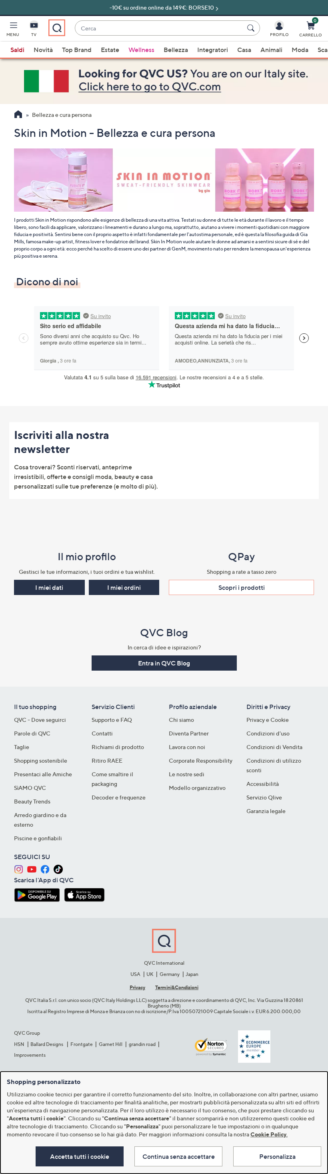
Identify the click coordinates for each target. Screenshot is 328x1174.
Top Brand (77, 50)
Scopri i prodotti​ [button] (241, 587)
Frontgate (81, 1044)
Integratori (212, 50)
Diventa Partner (189, 733)
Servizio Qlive (264, 797)
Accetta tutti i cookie (79, 1156)
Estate (110, 50)
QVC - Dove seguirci (40, 719)
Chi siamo (181, 719)
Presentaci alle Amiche (43, 774)
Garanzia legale (266, 810)
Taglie (21, 746)
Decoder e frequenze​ (119, 797)
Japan (192, 974)
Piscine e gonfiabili (38, 838)
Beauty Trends (32, 801)
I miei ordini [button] (124, 587)
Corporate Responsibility (200, 760)
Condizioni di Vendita (274, 746)
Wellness (141, 50)
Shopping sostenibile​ (40, 760)
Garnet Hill (110, 1044)
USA (135, 974)
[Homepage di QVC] (18, 115)
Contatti (102, 733)
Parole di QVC (32, 733)
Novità (43, 50)
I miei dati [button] (49, 587)
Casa (244, 50)
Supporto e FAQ (112, 719)
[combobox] (159, 28)
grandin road (142, 1044)
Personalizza (277, 1156)
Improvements (30, 1055)
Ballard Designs (47, 1044)
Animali (271, 50)
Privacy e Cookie (267, 719)
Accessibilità (262, 783)
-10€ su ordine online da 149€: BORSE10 (162, 7)
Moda (300, 50)
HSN (19, 1044)
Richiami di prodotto (118, 746)
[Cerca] (252, 28)
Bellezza (176, 50)
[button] (12, 30)
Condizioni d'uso (268, 733)
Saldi (17, 50)
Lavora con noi (187, 746)
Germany (170, 974)
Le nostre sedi (186, 774)
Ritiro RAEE (107, 760)
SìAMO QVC (30, 787)
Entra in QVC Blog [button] (164, 663)
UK (149, 974)
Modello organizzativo (197, 787)
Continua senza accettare (178, 1156)
